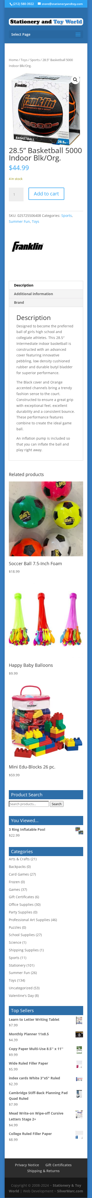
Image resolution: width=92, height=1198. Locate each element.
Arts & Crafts (19, 859)
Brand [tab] (19, 302)
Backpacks (17, 866)
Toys (24, 60)
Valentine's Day (21, 995)
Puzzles (15, 927)
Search (57, 804)
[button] (75, 79)
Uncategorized (21, 988)
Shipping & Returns (43, 1170)
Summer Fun (19, 221)
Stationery (17, 965)
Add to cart (46, 193)
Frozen (14, 881)
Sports (35, 60)
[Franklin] (27, 247)
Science (15, 942)
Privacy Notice (27, 1165)
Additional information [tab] (33, 293)
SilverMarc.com (70, 1191)
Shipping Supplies (24, 950)
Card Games (19, 874)
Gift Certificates (21, 897)
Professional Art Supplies (29, 919)
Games (14, 889)
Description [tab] (23, 285)
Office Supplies (21, 904)
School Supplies (22, 934)
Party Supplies (20, 912)
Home (13, 60)
